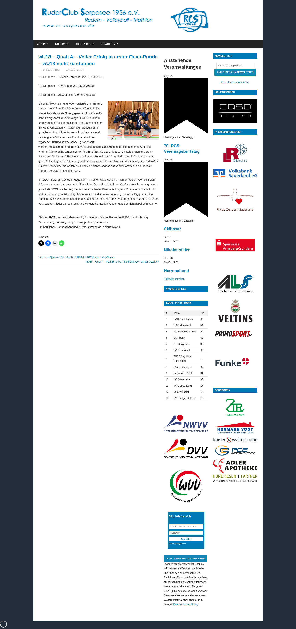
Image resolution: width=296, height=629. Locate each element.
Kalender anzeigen (174, 278)
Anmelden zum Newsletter (235, 72)
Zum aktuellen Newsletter (235, 82)
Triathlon (108, 44)
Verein (41, 44)
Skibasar (172, 229)
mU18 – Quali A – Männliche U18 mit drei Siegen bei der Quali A (121, 261)
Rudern (60, 44)
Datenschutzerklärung (185, 604)
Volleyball (83, 44)
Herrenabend (176, 270)
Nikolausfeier (177, 249)
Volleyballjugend (74, 69)
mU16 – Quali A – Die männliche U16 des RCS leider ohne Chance (77, 257)
